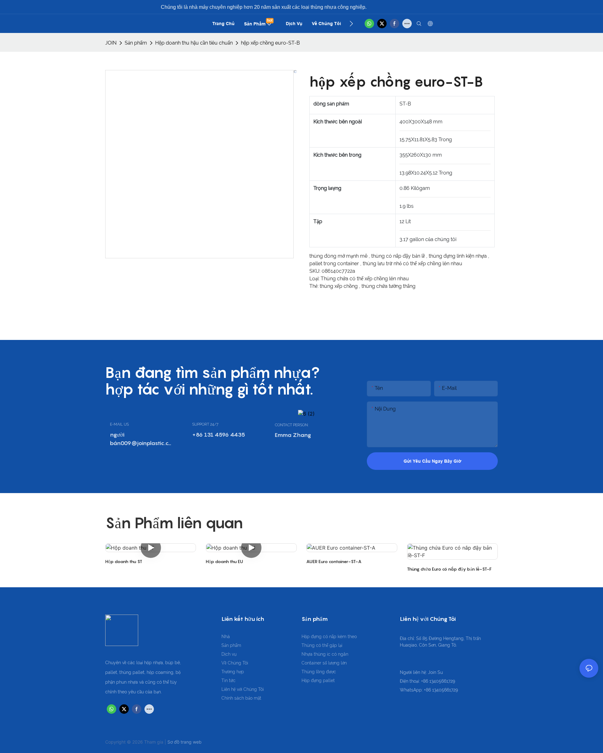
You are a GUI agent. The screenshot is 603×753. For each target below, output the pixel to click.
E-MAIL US (119, 424)
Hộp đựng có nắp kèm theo (329, 636)
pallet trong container (334, 263)
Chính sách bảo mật (241, 698)
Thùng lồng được (319, 671)
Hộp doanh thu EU (224, 561)
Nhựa (308, 654)
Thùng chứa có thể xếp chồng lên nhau (365, 279)
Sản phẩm (136, 43)
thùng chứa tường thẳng (388, 286)
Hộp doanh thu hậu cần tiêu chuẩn (194, 43)
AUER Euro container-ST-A (333, 561)
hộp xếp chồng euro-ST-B (270, 43)
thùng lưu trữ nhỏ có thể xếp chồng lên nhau (412, 263)
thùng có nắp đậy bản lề (398, 256)
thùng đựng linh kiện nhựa (458, 256)
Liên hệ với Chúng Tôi (242, 689)
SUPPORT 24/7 (205, 424)
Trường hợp (232, 671)
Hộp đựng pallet (318, 680)
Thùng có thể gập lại (322, 645)
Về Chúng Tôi (234, 662)
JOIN (111, 43)
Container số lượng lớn (324, 662)
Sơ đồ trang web (184, 742)
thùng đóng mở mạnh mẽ (339, 256)
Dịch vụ (228, 654)
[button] (351, 23)
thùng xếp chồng (339, 286)
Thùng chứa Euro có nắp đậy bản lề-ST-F (449, 569)
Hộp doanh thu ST (123, 561)
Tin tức (228, 680)
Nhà (225, 636)
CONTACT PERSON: (291, 425)
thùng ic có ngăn (331, 654)
